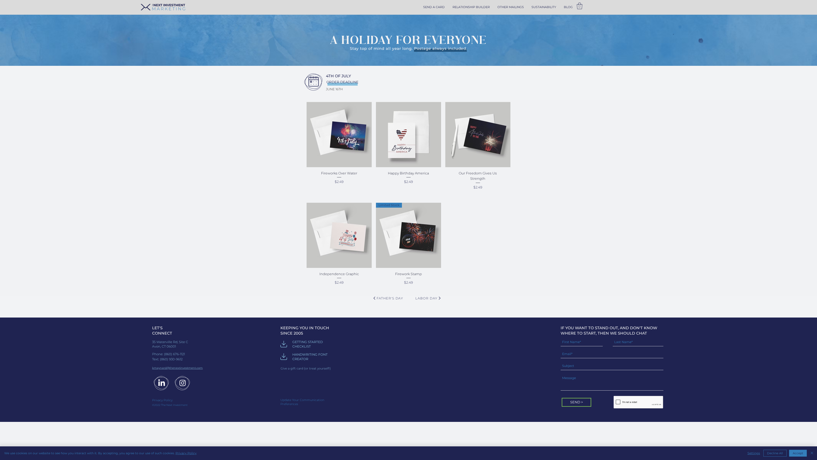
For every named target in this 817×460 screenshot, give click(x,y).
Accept (798, 453)
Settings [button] (753, 453)
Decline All (775, 453)
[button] (510, 7)
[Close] (811, 453)
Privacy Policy (186, 453)
